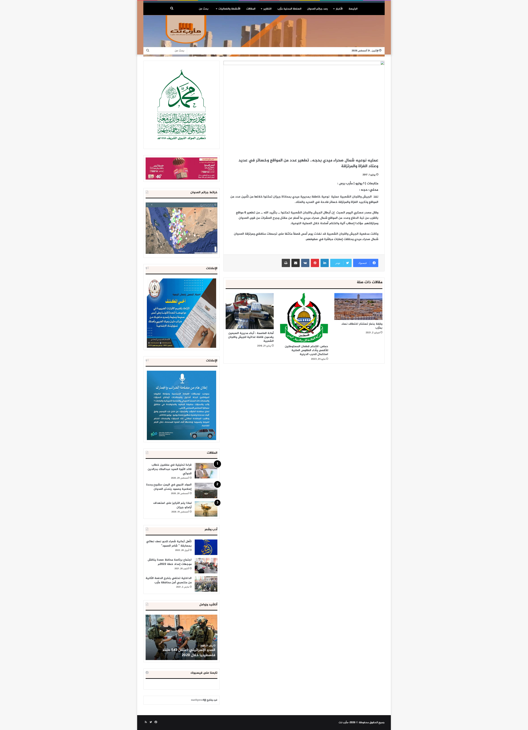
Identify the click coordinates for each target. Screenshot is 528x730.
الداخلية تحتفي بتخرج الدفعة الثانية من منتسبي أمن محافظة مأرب (169, 580)
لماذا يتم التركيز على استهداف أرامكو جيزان (172, 505)
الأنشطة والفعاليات (229, 9)
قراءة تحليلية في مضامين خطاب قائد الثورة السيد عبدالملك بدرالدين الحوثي (170, 469)
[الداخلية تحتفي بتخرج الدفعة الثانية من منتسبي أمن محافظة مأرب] (206, 584)
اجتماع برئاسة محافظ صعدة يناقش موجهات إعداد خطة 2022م (170, 562)
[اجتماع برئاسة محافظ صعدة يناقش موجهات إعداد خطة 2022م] (206, 565)
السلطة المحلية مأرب (289, 9)
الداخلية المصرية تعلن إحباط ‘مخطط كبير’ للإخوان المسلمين (181, 652)
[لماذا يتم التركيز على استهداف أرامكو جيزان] (206, 509)
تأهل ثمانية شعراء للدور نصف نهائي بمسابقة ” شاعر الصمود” (169, 543)
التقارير (267, 9)
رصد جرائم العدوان (317, 9)
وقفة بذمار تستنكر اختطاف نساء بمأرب (362, 326)
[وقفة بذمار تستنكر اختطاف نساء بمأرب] (358, 306)
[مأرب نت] (264, 36)
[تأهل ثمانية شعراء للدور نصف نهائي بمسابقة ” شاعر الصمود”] (206, 547)
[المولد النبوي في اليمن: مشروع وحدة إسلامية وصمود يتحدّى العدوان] (206, 490)
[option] (181, 637)
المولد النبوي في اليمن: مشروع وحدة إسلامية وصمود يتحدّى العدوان (169, 486)
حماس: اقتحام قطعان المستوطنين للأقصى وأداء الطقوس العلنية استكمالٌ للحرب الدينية (306, 350)
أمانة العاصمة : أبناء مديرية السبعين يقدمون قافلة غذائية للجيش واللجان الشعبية (251, 337)
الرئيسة (353, 9)
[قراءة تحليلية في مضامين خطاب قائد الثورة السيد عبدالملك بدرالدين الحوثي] (206, 470)
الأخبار (339, 9)
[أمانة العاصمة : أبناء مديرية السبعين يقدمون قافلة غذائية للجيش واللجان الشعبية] (250, 311)
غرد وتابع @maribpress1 (204, 700)
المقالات (250, 9)
